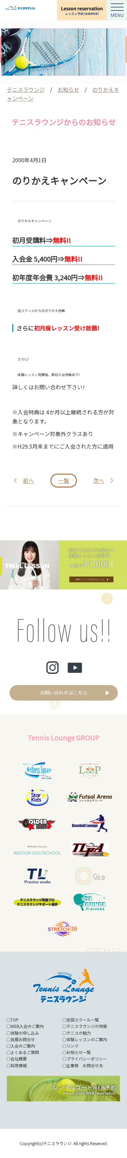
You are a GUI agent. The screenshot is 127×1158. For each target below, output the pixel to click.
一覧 (63, 480)
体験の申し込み (24, 1033)
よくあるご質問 (24, 1052)
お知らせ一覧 (78, 1052)
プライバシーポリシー (86, 1058)
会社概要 (18, 1058)
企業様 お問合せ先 (84, 1065)
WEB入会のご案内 (27, 1026)
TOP (14, 1019)
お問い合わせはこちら (63, 692)
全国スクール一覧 (82, 1019)
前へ (28, 480)
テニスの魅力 (78, 1033)
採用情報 (18, 1065)
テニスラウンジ (26, 89)
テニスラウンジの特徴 (86, 1026)
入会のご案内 (22, 1046)
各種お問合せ (22, 1039)
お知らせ (68, 89)
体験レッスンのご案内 (86, 1039)
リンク (72, 1046)
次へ (98, 480)
